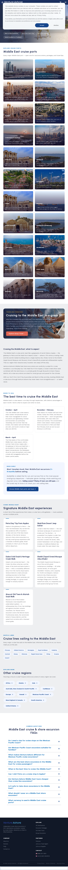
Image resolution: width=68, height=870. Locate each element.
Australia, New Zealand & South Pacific (20, 689)
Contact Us (6, 849)
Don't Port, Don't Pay (28, 33)
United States (11, 706)
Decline (56, 25)
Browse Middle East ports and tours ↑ (22, 489)
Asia (33, 683)
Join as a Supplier (41, 846)
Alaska (21, 683)
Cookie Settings (34, 868)
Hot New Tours (40, 830)
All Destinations (40, 825)
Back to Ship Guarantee (11, 33)
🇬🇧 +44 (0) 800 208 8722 (43, 856)
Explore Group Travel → (17, 333)
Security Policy (61, 863)
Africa (8, 683)
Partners (38, 841)
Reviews (5, 844)
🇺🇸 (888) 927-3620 (41, 853)
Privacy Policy (40, 863)
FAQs (4, 846)
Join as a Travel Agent (42, 844)
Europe (8, 694)
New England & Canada (14, 700)
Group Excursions (41, 833)
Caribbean (46, 689)
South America (36, 700)
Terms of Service (50, 863)
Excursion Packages (41, 828)
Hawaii (21, 694)
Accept (42, 25)
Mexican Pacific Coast (41, 694)
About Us (6, 841)
